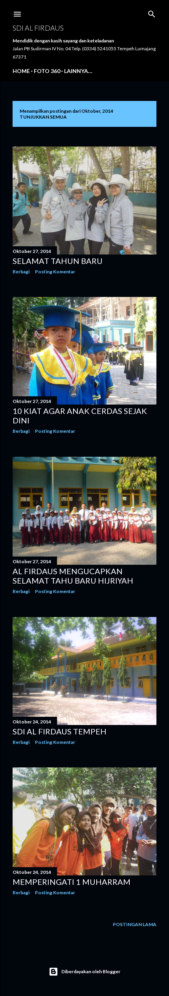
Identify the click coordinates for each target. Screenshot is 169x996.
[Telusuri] (151, 12)
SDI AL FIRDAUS (38, 28)
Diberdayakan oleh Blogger (90, 971)
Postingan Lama (134, 924)
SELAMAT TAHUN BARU (58, 260)
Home (21, 71)
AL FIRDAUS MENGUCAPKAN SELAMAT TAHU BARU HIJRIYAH (73, 575)
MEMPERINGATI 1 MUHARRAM (71, 881)
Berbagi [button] (21, 272)
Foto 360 (47, 71)
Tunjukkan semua (43, 117)
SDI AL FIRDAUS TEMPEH (60, 731)
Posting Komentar (55, 272)
